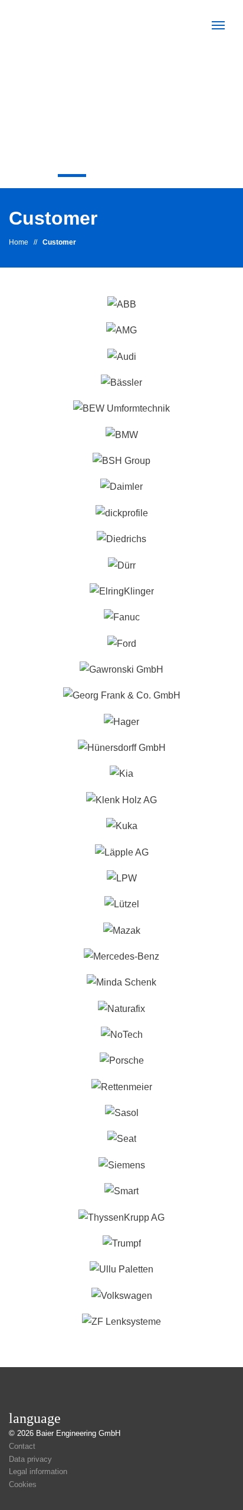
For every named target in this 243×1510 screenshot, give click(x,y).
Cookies (23, 1484)
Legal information (38, 1471)
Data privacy (30, 1459)
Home (18, 242)
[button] (218, 25)
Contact (22, 1446)
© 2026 (64, 1433)
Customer (59, 242)
